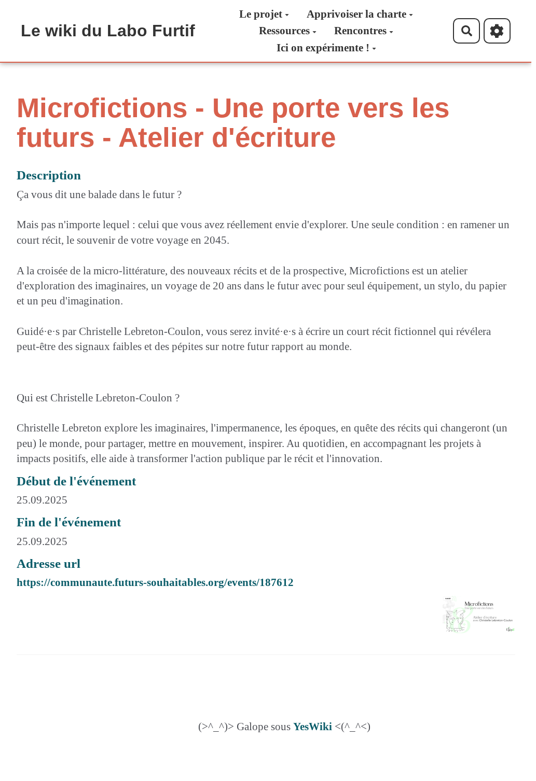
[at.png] (473, 620)
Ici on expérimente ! (323, 47)
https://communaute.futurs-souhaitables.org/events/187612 (155, 582)
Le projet (260, 14)
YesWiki (312, 726)
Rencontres (360, 30)
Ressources (284, 30)
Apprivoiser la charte (356, 14)
